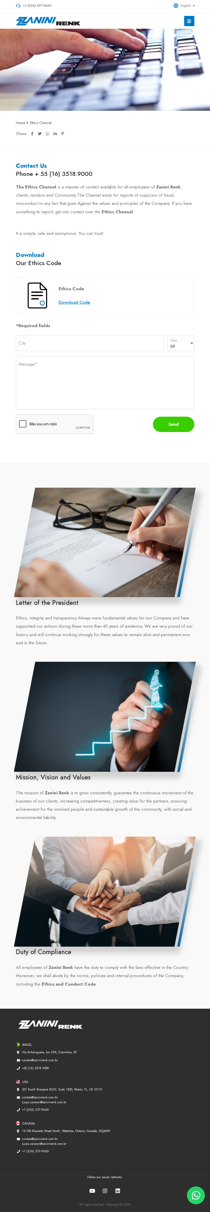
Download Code (74, 302)
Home (20, 122)
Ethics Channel (40, 122)
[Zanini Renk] (52, 21)
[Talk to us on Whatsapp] (196, 1195)
